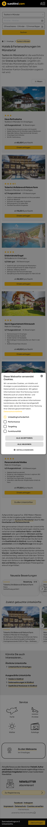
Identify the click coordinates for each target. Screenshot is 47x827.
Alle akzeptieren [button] (24, 438)
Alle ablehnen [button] (24, 444)
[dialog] (23, 413)
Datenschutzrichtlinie (13, 411)
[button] (23, 449)
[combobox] (41, 376)
